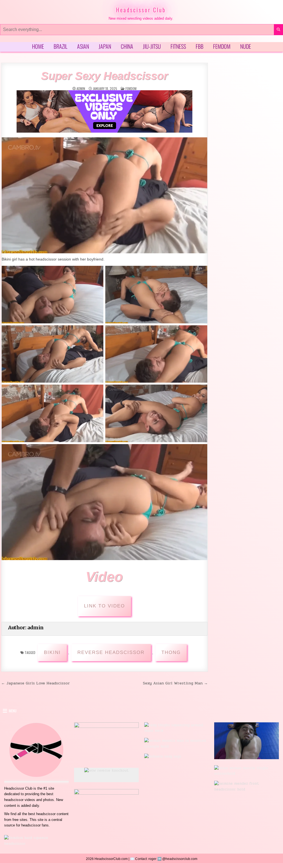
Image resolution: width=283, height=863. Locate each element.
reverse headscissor (111, 652)
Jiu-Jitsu (152, 46)
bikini (52, 652)
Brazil (60, 46)
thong (171, 652)
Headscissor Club (141, 10)
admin (81, 88)
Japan (105, 46)
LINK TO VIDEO (104, 606)
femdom (131, 88)
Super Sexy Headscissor (104, 76)
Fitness (178, 46)
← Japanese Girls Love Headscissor (35, 683)
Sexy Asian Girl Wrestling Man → (175, 683)
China (127, 46)
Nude (245, 46)
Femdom (221, 46)
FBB (199, 46)
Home (38, 46)
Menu (13, 710)
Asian (83, 46)
